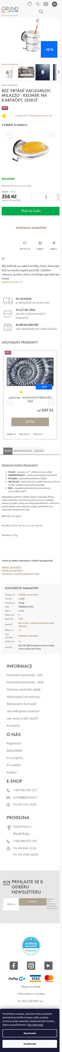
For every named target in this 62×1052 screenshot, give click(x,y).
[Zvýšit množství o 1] (58, 195)
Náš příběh (14, 751)
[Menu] (54, 4)
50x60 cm (11, 434)
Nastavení (30, 1033)
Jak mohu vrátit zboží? (22, 718)
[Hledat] (38, 4)
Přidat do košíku (31, 211)
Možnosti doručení (31, 228)
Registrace (14, 743)
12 (20, 630)
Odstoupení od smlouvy (23, 697)
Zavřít (19, 237)
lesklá (21, 611)
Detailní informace (11, 282)
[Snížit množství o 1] (58, 199)
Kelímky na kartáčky (11, 567)
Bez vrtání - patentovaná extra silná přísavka (36, 624)
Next (47, 135)
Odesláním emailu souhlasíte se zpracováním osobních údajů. (52, 903)
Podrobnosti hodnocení (40, 115)
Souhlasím (29, 1044)
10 (20, 641)
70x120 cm (38, 434)
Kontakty (13, 726)
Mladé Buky (21, 834)
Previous (15, 135)
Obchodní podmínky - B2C (25, 675)
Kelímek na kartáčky (29, 636)
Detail (30, 422)
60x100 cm (24, 434)
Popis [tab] (7, 451)
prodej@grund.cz (25, 797)
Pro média (14, 765)
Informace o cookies (31, 994)
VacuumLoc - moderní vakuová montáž (20, 573)
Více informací (35, 1025)
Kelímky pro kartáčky (12, 570)
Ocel (21, 619)
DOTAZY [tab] (39, 451)
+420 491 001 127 (25, 790)
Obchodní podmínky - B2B (25, 682)
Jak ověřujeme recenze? (23, 711)
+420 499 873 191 (25, 841)
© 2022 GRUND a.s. (31, 1001)
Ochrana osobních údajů (23, 689)
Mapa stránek (31, 987)
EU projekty (15, 758)
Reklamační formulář (21, 704)
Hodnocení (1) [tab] (23, 451)
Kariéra (12, 772)
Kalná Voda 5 (22, 826)
